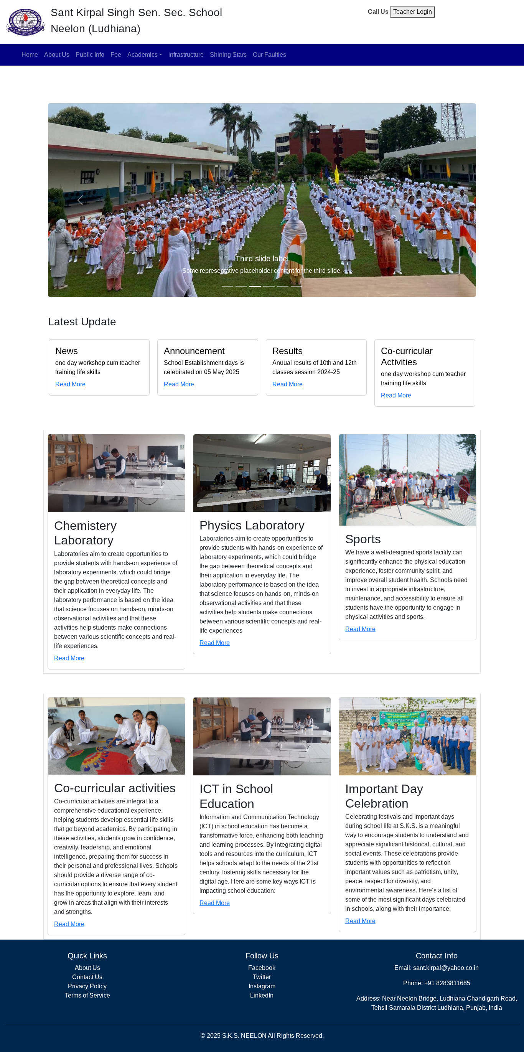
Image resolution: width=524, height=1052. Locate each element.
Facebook (261, 968)
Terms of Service (87, 995)
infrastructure (186, 54)
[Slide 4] (269, 286)
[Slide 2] (241, 286)
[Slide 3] (255, 286)
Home (29, 54)
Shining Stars (228, 54)
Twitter (262, 977)
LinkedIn (262, 995)
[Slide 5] (282, 286)
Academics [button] (142, 54)
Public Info (90, 54)
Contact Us (87, 977)
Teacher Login (412, 11)
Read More (70, 384)
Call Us (378, 11)
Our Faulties (269, 54)
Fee (115, 54)
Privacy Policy (87, 986)
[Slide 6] (296, 286)
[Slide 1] (227, 286)
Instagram (262, 986)
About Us (56, 54)
